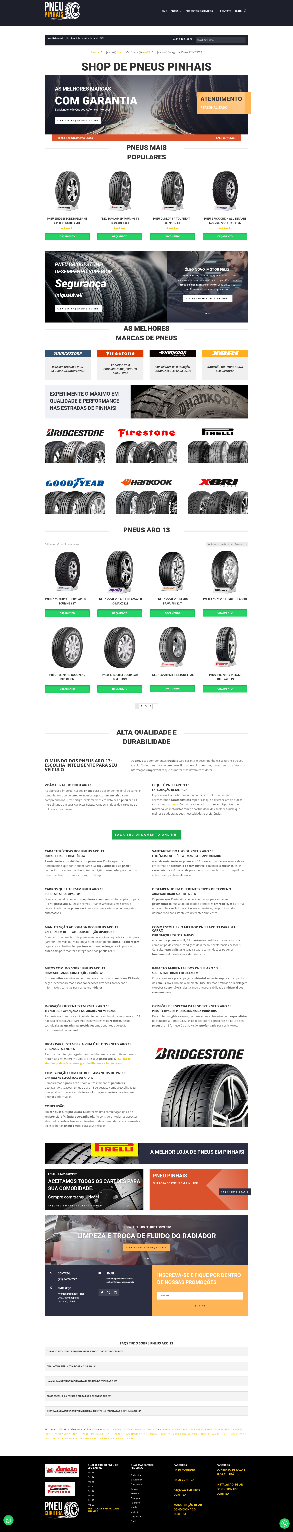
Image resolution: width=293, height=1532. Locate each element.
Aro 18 (91, 1495)
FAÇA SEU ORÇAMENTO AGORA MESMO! (74, 1206)
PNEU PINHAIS (208, 1434)
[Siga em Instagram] (115, 1292)
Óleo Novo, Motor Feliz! (207, 269)
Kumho (134, 1507)
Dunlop (134, 1488)
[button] (8, 1520)
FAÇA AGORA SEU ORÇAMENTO (146, 1248)
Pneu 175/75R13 (124, 1429)
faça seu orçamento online (78, 121)
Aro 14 (91, 1477)
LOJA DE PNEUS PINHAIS (85, 1434)
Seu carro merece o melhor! (207, 299)
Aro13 (110, 1429)
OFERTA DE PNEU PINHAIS (115, 1434)
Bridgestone (137, 1475)
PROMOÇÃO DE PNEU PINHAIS (81, 1438)
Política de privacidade (103, 1508)
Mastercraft (136, 1516)
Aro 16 (91, 1486)
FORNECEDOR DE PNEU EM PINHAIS (183, 1429)
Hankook (135, 1502)
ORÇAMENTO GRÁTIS (235, 1192)
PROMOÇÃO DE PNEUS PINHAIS (118, 1438)
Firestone (135, 1493)
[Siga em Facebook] (102, 1292)
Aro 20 (91, 1504)
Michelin (135, 1512)
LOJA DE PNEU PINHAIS (58, 1434)
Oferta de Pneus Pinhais (145, 1434)
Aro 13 (91, 1472)
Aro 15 (91, 1481)
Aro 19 (91, 1500)
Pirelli (133, 1521)
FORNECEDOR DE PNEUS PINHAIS (223, 1429)
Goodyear (136, 1498)
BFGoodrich (136, 1479)
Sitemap (93, 1511)
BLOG (238, 11)
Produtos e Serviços (199, 11)
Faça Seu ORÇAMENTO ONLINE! (78, 309)
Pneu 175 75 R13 (169, 1434)
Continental (136, 1484)
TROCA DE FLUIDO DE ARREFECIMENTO (146, 1227)
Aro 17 (91, 1490)
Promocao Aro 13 (144, 1429)
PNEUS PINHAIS (226, 1434)
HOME (163, 11)
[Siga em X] (108, 1292)
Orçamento (67, 236)
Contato (225, 11)
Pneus (175, 11)
